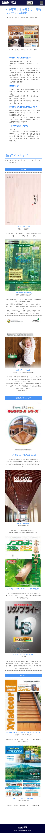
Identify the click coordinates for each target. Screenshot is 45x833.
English (29, 3)
